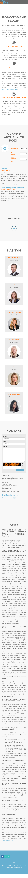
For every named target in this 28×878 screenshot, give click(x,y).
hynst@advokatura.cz (7, 840)
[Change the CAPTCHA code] (22, 463)
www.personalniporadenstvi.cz (9, 89)
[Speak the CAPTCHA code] (22, 465)
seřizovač (4, 168)
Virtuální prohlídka (11, 495)
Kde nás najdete (10, 498)
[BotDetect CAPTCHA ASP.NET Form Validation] (12, 464)
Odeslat (20, 470)
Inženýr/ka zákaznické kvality (12, 187)
